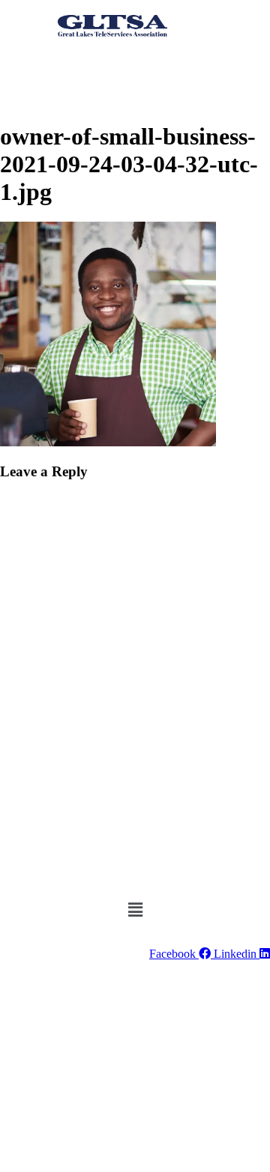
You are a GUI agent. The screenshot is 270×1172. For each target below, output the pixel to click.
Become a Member (142, 74)
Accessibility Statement (202, 1000)
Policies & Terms (96, 1000)
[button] (91, 49)
